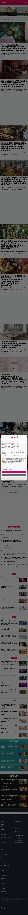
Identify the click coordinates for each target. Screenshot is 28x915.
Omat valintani (14, 475)
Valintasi (20, 442)
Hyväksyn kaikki (14, 472)
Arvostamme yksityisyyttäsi (8, 441)
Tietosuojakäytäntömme (14, 477)
